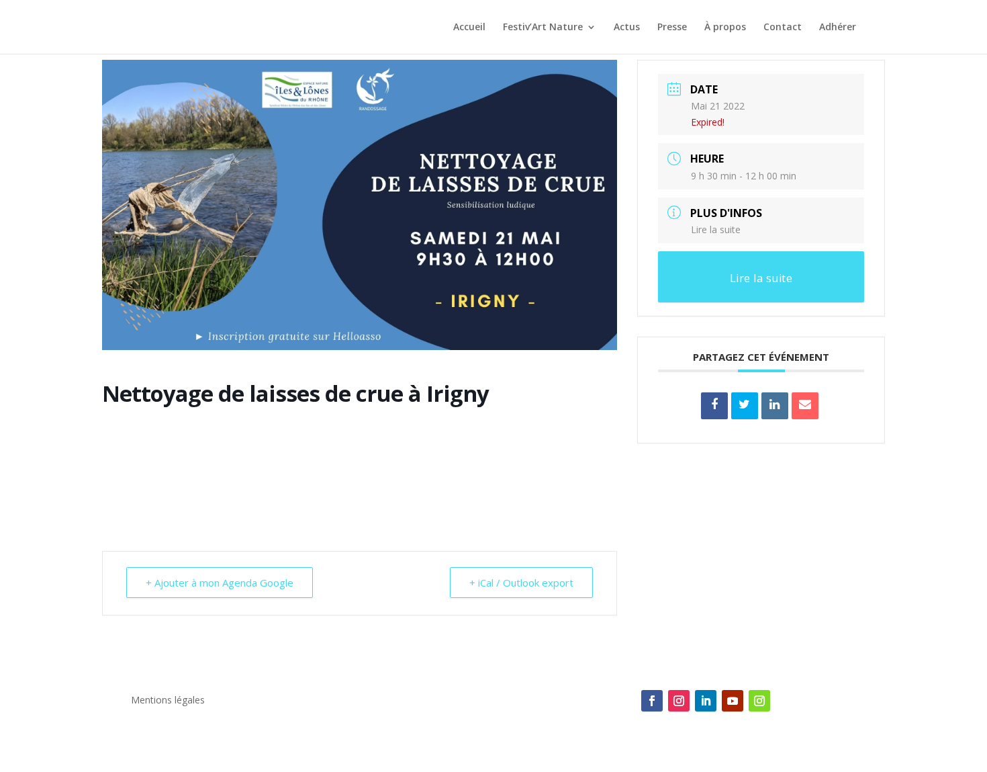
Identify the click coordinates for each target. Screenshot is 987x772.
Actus (627, 27)
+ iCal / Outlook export (521, 582)
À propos (725, 27)
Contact (782, 27)
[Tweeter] (744, 405)
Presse (672, 27)
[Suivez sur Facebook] (652, 701)
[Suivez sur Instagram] (679, 701)
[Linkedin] (774, 405)
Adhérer (837, 27)
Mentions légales (168, 700)
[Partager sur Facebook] (714, 405)
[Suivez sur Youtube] (732, 701)
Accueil (469, 27)
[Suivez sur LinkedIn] (705, 701)
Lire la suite (716, 229)
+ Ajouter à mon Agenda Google (219, 582)
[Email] (805, 405)
